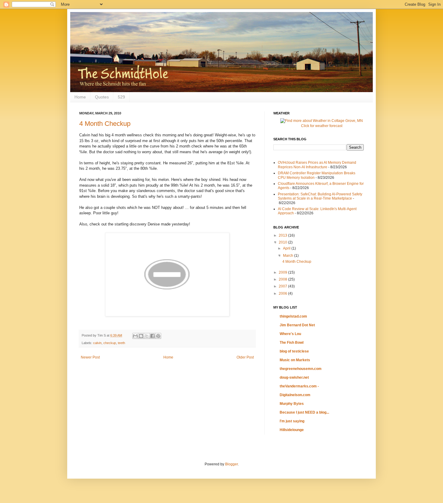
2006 (283, 293)
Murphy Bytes (292, 404)
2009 (283, 272)
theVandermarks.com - (299, 386)
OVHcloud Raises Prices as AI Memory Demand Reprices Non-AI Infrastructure (317, 164)
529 (121, 97)
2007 (283, 286)
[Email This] (135, 336)
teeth (121, 343)
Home (80, 97)
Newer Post (90, 357)
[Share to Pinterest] (158, 336)
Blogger (231, 464)
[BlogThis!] (141, 336)
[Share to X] (147, 336)
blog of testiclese (294, 351)
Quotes (102, 97)
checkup (109, 343)
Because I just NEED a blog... (304, 412)
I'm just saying (292, 421)
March (288, 255)
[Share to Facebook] (152, 336)
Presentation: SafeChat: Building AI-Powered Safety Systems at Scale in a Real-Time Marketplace (320, 196)
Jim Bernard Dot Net (297, 325)
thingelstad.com (293, 316)
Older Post (245, 357)
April (287, 248)
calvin (97, 343)
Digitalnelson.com (295, 395)
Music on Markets (295, 360)
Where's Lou (290, 334)
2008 (283, 279)
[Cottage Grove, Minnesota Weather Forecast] (321, 121)
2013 (283, 235)
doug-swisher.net (294, 377)
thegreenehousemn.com (301, 369)
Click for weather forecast (321, 126)
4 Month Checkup (104, 123)
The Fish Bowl (291, 342)
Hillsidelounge (292, 430)
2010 (283, 242)
